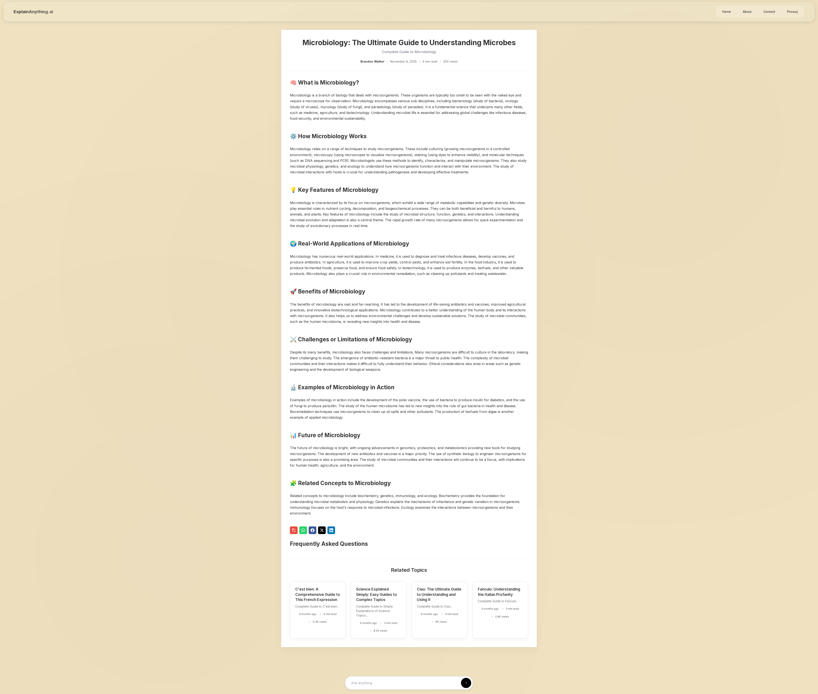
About (747, 11)
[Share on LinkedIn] (331, 530)
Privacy (792, 11)
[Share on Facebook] (312, 530)
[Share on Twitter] (322, 530)
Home (726, 11)
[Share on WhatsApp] (303, 530)
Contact (769, 11)
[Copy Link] (294, 530)
